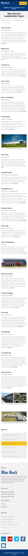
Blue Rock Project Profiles (7, 519)
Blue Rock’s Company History (10, 447)
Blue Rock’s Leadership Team (10, 443)
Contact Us (3, 527)
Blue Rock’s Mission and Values (10, 439)
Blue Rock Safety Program (7, 522)
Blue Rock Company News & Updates (9, 524)
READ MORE (3, 43)
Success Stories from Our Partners (11, 456)
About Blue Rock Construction (19, 20)
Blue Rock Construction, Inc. (6, 20)
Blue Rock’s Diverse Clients (9, 452)
